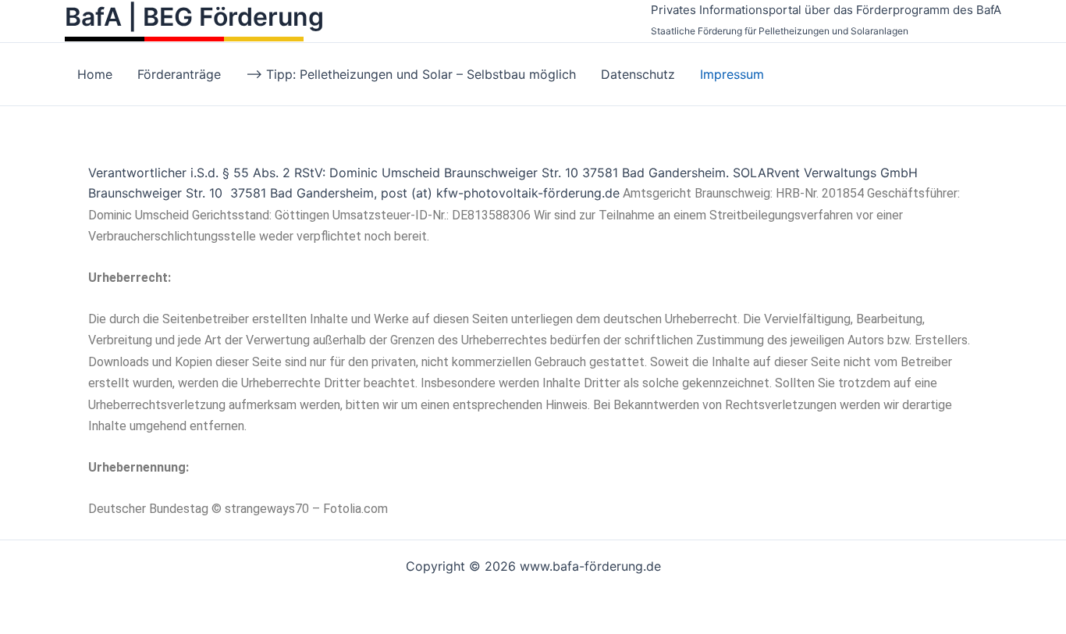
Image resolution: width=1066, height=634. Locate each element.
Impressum (732, 74)
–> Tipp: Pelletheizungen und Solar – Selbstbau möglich (411, 74)
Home (94, 74)
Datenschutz (638, 74)
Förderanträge (179, 74)
